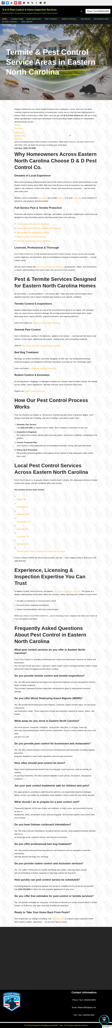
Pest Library (26, 22)
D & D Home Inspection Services (49, 267)
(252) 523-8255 (58, 919)
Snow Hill (77, 198)
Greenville (18, 128)
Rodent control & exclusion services (31, 237)
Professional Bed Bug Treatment (42, 368)
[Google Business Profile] (36, 2)
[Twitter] (7, 2)
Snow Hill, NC (22, 529)
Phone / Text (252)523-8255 (98, 11)
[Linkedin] (23, 2)
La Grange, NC (23, 536)
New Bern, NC (22, 544)
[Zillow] (44, 2)
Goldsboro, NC (23, 514)
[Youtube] (15, 2)
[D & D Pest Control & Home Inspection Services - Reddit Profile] (40, 2)
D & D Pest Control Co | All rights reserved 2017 (41, 1025)
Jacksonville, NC (24, 522)
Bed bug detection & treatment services (33, 232)
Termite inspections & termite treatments (33, 224)
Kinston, (17, 125)
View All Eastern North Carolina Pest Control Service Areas (41, 551)
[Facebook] (3, 2)
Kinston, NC (21, 499)
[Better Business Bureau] (32, 2)
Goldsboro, (18, 132)
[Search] (81, 11)
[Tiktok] (11, 2)
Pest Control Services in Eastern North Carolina (40, 346)
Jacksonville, (19, 136)
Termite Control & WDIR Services (46, 323)
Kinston (60, 198)
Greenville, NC (23, 507)
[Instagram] (19, 2)
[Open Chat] (104, 1020)
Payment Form (17, 19)
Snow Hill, (18, 139)
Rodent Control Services (34, 391)
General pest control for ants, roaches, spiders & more (39, 228)
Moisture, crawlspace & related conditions (34, 241)
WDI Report (85, 19)
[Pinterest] (28, 2)
